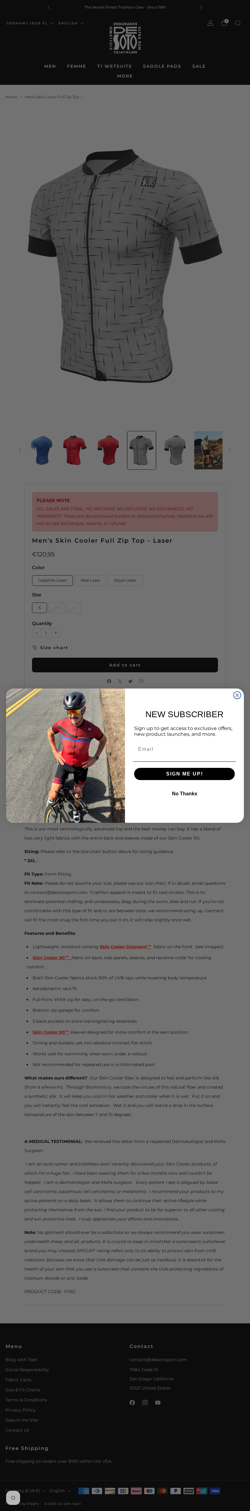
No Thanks (184, 793)
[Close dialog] (237, 695)
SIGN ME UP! (184, 773)
